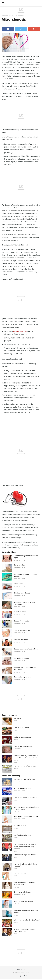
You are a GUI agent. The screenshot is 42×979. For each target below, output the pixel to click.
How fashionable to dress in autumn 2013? (24, 884)
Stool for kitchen (20, 826)
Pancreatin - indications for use (26, 816)
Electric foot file (20, 873)
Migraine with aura (21, 639)
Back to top (21, 969)
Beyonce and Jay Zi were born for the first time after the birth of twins (26, 758)
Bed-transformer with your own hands (26, 912)
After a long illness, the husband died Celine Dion (26, 930)
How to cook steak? (21, 728)
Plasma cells (18, 584)
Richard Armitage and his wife (25, 855)
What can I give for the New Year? (27, 920)
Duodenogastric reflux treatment (26, 649)
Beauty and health (7, 15)
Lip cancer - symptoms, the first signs (26, 557)
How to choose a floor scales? (25, 766)
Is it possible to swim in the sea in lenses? (26, 575)
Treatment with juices (22, 892)
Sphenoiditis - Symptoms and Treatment (25, 668)
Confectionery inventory (23, 835)
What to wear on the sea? (24, 901)
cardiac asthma (20, 331)
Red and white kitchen (22, 737)
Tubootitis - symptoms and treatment (24, 603)
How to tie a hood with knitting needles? (25, 865)
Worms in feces (20, 612)
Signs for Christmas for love (24, 779)
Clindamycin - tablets (22, 593)
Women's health (19, 15)
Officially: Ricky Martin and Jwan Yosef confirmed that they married (26, 846)
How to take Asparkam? (23, 630)
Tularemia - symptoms (23, 677)
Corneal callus (19, 565)
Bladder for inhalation (22, 621)
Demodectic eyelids (21, 658)
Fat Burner (18, 718)
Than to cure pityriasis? (23, 788)
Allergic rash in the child (23, 746)
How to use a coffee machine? (25, 798)
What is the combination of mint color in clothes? (26, 808)
